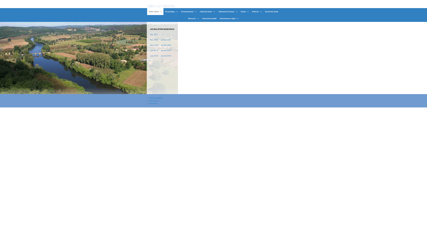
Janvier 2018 (166, 56)
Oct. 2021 (154, 34)
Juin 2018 (154, 56)
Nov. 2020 (154, 40)
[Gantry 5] (161, 4)
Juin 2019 (154, 50)
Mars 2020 (154, 45)
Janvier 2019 (166, 50)
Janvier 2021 (165, 40)
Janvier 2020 (166, 45)
